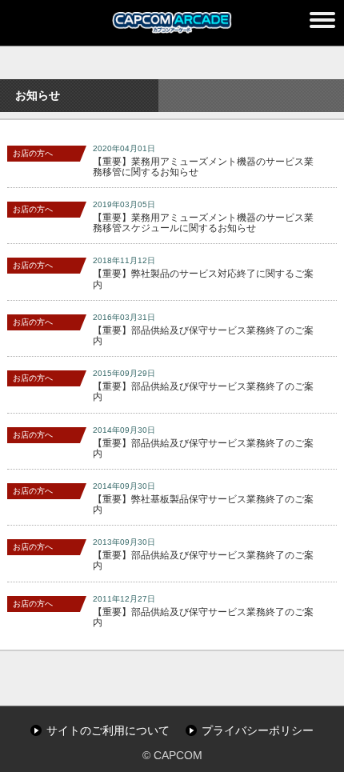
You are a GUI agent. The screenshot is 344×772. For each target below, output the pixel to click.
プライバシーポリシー (258, 730)
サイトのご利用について (108, 730)
